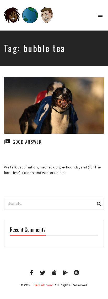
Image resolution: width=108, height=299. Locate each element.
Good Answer (27, 141)
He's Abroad (43, 285)
